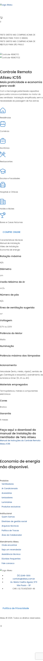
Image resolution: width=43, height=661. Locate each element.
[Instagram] (3, 598)
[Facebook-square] (9, 598)
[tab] (21, 240)
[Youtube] (15, 598)
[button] (21, 61)
